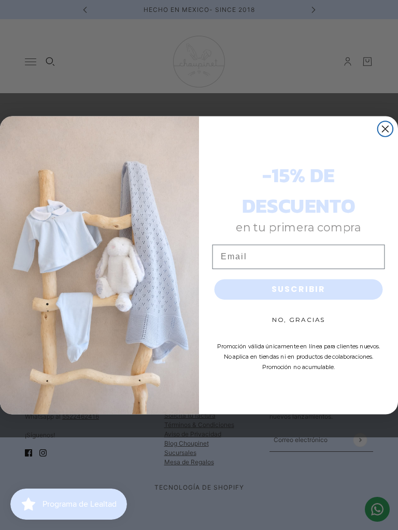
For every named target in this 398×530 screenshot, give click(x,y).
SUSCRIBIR (298, 289)
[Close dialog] (385, 129)
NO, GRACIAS (298, 319)
